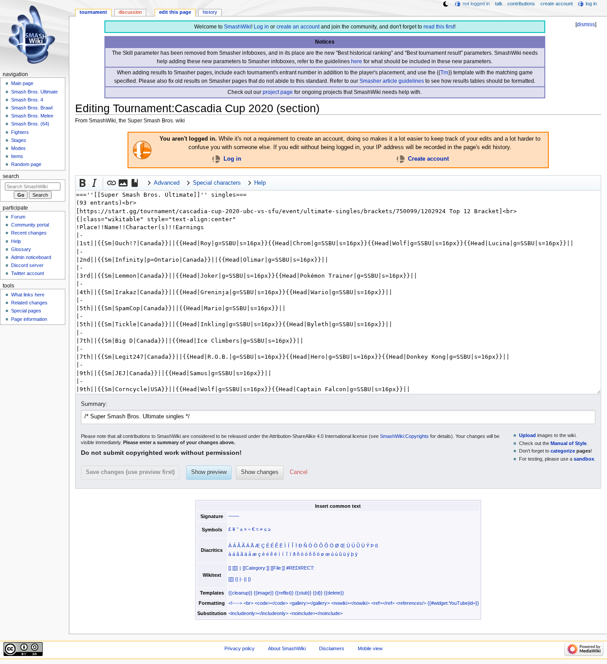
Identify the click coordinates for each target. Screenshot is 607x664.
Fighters (20, 132)
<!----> (235, 603)
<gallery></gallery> (309, 603)
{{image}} (264, 592)
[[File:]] (278, 568)
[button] (82, 183)
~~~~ (233, 516)
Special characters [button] (217, 183)
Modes (18, 148)
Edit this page (175, 12)
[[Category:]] (256, 568)
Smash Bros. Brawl (31, 107)
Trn (444, 72)
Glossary (21, 249)
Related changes (29, 302)
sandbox (584, 459)
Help (16, 241)
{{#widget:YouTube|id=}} (453, 603)
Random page (26, 164)
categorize (563, 450)
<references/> (411, 603)
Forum (18, 216)
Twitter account (27, 273)
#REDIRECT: (300, 568)
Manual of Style (569, 443)
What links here (27, 294)
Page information (29, 319)
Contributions (521, 3)
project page (278, 92)
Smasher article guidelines (391, 81)
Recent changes (29, 232)
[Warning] (142, 149)
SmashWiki (237, 27)
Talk (499, 3)
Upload (527, 435)
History (210, 12)
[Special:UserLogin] (216, 159)
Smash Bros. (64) (30, 123)
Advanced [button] (167, 183)
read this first (438, 27)
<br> (248, 603)
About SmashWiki (287, 648)
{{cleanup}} (240, 592)
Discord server (27, 265)
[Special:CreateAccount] (400, 159)
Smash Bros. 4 (27, 99)
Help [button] (260, 183)
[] (229, 568)
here (356, 61)
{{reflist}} (284, 592)
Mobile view (370, 648)
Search (11, 176)
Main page (22, 83)
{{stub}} (303, 592)
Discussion (130, 12)
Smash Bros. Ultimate (34, 91)
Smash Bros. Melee (32, 115)
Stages (18, 140)
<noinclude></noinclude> (316, 613)
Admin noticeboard (31, 257)
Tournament (93, 12)
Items (17, 156)
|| (245, 579)
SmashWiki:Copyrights (404, 436)
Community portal (30, 224)
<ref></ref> (383, 603)
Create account (428, 159)
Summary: (94, 404)
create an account (297, 27)
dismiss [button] (586, 24)
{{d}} (318, 592)
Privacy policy (239, 648)
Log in (261, 27)
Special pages (26, 310)
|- (241, 579)
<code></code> (271, 603)
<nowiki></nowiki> (350, 603)
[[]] (235, 568)
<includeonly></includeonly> (258, 613)
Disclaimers (331, 648)
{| (236, 579)
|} (249, 579)
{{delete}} (334, 592)
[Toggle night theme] (445, 4)
